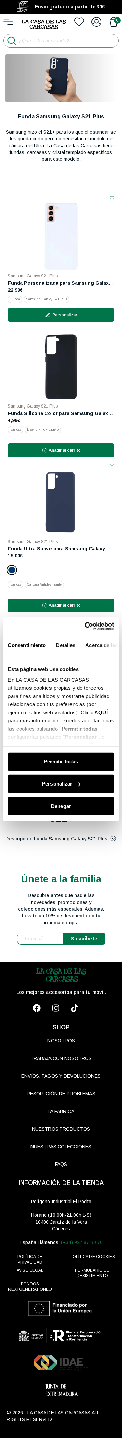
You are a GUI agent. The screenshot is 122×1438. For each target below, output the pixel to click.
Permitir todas (61, 761)
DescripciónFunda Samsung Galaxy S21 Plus (56, 838)
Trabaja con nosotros (61, 1058)
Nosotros (61, 1040)
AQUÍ (101, 712)
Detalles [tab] (65, 645)
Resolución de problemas (61, 1093)
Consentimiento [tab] (27, 645)
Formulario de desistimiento (92, 1273)
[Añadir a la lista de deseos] (112, 198)
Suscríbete (84, 938)
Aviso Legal (30, 1270)
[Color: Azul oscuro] (12, 570)
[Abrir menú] (8, 22)
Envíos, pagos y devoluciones (61, 1076)
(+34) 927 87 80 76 (82, 1242)
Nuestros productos (61, 1129)
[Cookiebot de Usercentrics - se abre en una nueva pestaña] (86, 626)
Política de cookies (92, 1256)
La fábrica (61, 1111)
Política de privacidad (29, 1259)
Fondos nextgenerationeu (30, 1287)
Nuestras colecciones (61, 1146)
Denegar (61, 806)
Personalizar (57, 784)
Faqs (61, 1164)
